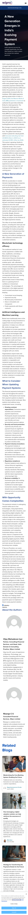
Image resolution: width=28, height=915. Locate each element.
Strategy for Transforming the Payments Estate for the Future (13, 866)
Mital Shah (9, 840)
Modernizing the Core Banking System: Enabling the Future (13, 776)
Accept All (14, 912)
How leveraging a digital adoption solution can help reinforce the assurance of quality (12, 815)
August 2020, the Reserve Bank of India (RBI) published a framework (13, 99)
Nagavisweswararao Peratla (14, 787)
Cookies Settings (14, 903)
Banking (4, 607)
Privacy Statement (16, 899)
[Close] (26, 894)
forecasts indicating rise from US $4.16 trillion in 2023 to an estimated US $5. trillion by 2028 (13, 138)
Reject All (14, 908)
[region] (14, 903)
